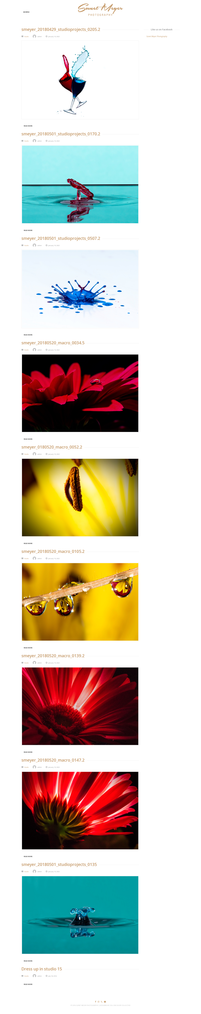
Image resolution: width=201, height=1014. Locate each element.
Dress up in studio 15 (41, 969)
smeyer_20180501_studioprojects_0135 (59, 864)
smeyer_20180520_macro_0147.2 (52, 760)
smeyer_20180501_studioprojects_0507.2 (60, 238)
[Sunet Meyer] (100, 16)
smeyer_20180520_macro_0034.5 (52, 343)
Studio (26, 36)
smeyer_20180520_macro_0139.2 (52, 656)
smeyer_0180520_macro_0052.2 (51, 447)
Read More (28, 126)
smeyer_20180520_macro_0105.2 (52, 551)
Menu (27, 12)
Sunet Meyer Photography (156, 36)
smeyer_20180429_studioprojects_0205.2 (60, 29)
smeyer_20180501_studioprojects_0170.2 (60, 134)
